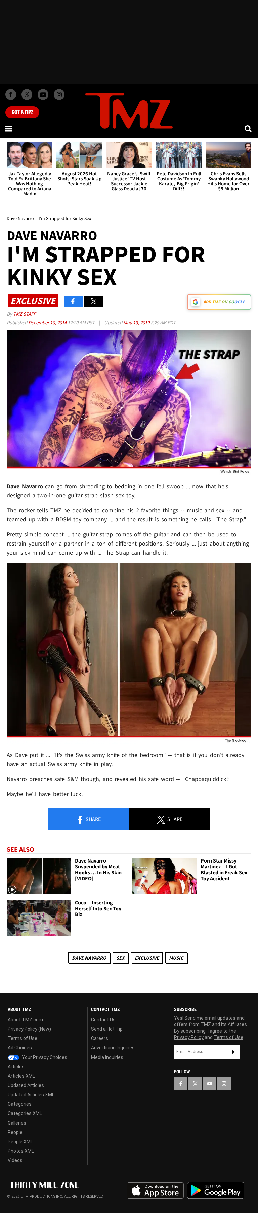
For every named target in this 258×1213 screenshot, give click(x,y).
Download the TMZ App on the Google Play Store (215, 1190)
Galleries (17, 1123)
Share (93, 819)
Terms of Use (22, 1038)
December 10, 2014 (48, 322)
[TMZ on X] (27, 94)
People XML (20, 1141)
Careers (99, 1038)
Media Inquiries (107, 1057)
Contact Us (103, 1019)
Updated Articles (26, 1085)
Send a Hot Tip (107, 1029)
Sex (120, 958)
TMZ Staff (24, 314)
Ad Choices (20, 1047)
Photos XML (21, 1151)
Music (176, 958)
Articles (16, 1066)
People (15, 1132)
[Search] (248, 128)
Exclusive (147, 958)
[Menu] (9, 128)
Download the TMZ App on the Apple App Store (155, 1190)
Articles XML (21, 1076)
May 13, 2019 (136, 322)
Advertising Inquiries (113, 1047)
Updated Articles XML (31, 1094)
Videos (15, 1160)
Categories (20, 1104)
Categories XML (25, 1113)
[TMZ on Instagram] (59, 94)
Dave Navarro (89, 958)
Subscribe (233, 1052)
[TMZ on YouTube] (209, 1083)
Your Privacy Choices (44, 1057)
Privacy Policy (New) (29, 1029)
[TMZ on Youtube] (43, 94)
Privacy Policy (189, 1037)
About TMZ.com (25, 1019)
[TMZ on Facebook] (10, 94)
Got (22, 112)
